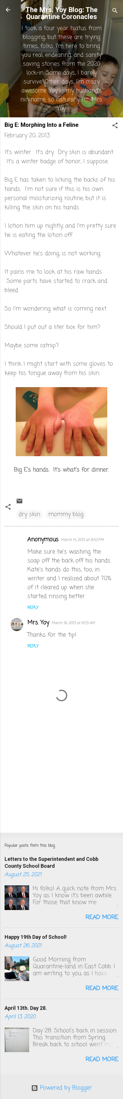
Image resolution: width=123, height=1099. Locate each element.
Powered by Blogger (65, 1087)
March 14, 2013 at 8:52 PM (82, 540)
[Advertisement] (61, 783)
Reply (33, 608)
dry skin (29, 514)
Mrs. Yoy (38, 622)
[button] (115, 126)
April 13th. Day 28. (26, 1008)
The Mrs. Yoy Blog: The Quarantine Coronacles (61, 13)
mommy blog (66, 514)
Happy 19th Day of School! (36, 937)
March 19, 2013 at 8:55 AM (73, 623)
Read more (102, 917)
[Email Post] (19, 502)
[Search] (115, 11)
